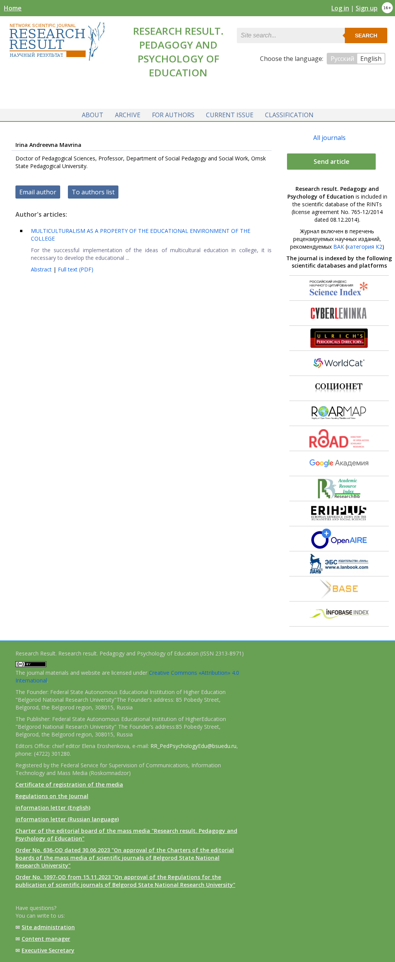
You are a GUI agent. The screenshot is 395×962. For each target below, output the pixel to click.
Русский (342, 58)
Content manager (46, 938)
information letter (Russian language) (67, 819)
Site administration (48, 927)
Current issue (229, 115)
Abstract (42, 269)
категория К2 (364, 246)
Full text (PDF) (75, 269)
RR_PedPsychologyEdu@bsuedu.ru (193, 746)
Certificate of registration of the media (69, 784)
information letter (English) (52, 807)
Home (13, 8)
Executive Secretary (48, 950)
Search (366, 35)
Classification (289, 115)
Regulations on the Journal (51, 796)
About (92, 115)
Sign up (367, 8)
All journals (329, 137)
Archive (127, 115)
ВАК (338, 246)
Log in (340, 8)
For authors (173, 115)
